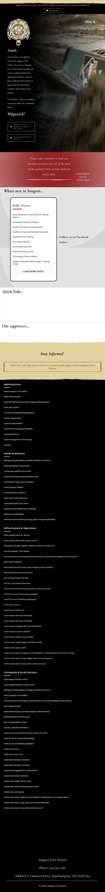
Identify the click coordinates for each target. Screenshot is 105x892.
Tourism (7, 445)
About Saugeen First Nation (15, 391)
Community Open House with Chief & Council (25, 664)
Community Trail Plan (22, 246)
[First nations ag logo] (6, 337)
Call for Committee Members (17, 583)
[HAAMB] (17, 336)
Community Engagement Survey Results (22, 626)
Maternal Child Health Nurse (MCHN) (20, 509)
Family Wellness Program (14, 492)
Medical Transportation (14, 514)
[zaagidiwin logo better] (73, 297)
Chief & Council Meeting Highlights (20, 599)
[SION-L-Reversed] (18, 19)
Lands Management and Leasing (18, 439)
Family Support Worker (14, 487)
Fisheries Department (13, 423)
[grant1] (63, 335)
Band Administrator (12, 396)
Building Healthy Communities (17, 466)
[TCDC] (98, 336)
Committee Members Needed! (25, 222)
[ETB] (40, 336)
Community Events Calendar (17, 631)
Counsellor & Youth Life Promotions (19, 482)
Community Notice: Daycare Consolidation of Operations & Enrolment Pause (39, 653)
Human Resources (11, 434)
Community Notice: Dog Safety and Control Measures (28, 658)
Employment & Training (22, 236)
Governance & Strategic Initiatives (18, 429)
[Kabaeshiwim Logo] (10, 298)
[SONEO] (94, 307)
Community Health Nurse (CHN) (17, 471)
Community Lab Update (15, 648)
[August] (82, 156)
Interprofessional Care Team (16, 503)
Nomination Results (21, 241)
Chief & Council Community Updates (21, 594)
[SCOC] (86, 336)
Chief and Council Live (14, 610)
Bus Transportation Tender (16, 578)
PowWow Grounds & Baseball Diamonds (30, 232)
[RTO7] (52, 337)
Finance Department (12, 418)
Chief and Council (11, 407)
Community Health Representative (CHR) (21, 476)
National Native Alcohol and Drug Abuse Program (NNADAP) (29, 519)
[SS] (75, 336)
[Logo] (31, 300)
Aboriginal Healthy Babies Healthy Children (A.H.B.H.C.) (27, 460)
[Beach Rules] (52, 300)
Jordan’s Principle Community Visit (27, 227)
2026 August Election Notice (24, 256)
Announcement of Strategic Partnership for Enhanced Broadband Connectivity (40, 556)
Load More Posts (33, 271)
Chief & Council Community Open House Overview (27, 589)
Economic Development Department (19, 413)
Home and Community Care (16, 498)
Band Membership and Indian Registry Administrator (27, 402)
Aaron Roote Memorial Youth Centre (20, 540)
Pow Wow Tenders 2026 (23, 251)
